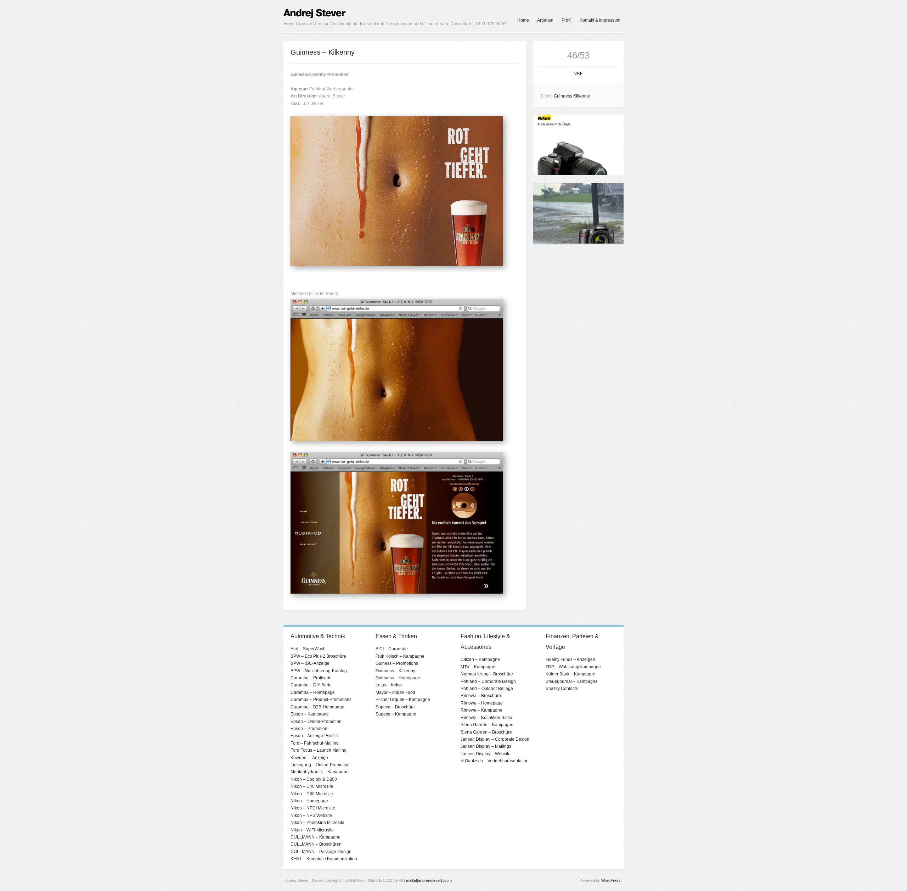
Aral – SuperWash (308, 648)
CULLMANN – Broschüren (316, 844)
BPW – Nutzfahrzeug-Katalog (319, 670)
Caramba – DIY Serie (311, 685)
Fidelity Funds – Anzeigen (570, 659)
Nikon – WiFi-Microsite (312, 830)
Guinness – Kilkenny (395, 670)
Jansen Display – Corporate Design (495, 739)
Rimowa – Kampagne (481, 710)
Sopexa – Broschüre (395, 707)
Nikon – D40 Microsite (312, 786)
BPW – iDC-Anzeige (310, 663)
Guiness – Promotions (397, 663)
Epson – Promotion (309, 728)
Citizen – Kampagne (480, 659)
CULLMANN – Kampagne (315, 837)
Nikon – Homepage (309, 800)
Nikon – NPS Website (311, 815)
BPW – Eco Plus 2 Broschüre (318, 656)
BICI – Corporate (392, 648)
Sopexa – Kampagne (396, 714)
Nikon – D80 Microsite (312, 793)
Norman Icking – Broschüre (487, 674)
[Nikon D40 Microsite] (578, 173)
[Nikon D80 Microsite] (578, 242)
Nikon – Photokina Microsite (317, 822)
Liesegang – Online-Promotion (320, 764)
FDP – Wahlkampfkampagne (573, 666)
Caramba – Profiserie (311, 677)
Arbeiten (545, 20)
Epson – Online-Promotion (316, 721)
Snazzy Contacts (562, 688)
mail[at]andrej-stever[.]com (429, 880)
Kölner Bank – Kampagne (570, 674)
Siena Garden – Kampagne (487, 724)
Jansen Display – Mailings (486, 746)
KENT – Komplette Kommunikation (324, 858)
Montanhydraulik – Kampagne (320, 771)
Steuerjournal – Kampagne (572, 681)
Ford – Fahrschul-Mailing (315, 743)
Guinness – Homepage (398, 677)
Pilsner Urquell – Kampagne (403, 699)
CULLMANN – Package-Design (321, 851)
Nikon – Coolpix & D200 (314, 779)
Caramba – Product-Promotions (321, 699)
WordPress (611, 880)
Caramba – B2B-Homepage (317, 707)
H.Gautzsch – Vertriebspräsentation (495, 760)
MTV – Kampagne (478, 666)
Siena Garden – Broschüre (486, 732)
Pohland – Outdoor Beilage (487, 688)
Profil (566, 20)
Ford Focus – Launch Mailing (319, 750)
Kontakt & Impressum (600, 20)
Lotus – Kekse (389, 685)
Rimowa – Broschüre (481, 695)
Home (523, 20)
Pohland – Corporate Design (488, 681)
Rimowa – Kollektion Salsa (486, 717)
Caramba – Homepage (313, 692)
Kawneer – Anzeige (309, 757)
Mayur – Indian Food (395, 692)
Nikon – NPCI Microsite (313, 808)
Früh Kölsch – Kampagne (400, 656)
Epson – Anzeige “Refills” (315, 735)
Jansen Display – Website (486, 753)
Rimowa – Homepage (482, 703)
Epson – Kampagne (310, 714)
